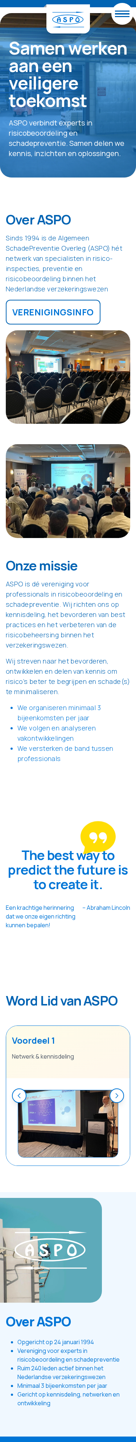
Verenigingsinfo (53, 312)
